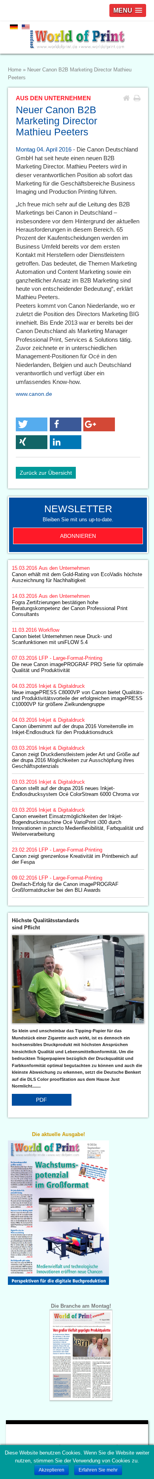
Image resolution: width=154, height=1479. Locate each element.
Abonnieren (78, 536)
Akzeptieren (51, 1470)
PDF (41, 1100)
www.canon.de (34, 394)
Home (14, 70)
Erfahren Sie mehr (98, 1470)
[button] (31, 424)
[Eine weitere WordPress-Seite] (77, 37)
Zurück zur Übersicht (46, 473)
